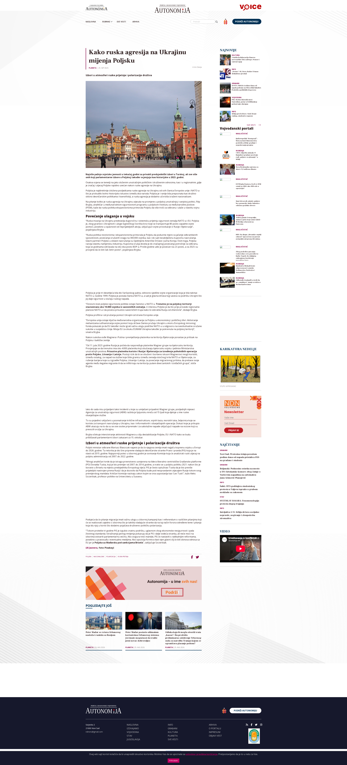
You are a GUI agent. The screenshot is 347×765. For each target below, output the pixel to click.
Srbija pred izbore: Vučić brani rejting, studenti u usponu (244, 115)
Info (234, 69)
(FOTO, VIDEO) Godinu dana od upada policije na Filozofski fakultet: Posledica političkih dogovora (246, 88)
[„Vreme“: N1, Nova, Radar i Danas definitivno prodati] (225, 74)
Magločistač (242, 134)
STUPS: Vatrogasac (228, 386)
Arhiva (135, 21)
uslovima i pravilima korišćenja (201, 754)
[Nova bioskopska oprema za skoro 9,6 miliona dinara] (227, 169)
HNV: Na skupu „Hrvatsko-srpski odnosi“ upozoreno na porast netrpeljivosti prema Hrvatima (248, 237)
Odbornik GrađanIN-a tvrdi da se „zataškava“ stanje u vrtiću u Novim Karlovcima (248, 282)
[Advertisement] (173, 36)
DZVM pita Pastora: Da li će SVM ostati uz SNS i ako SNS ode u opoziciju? (248, 186)
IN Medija (240, 151)
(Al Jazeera (91, 547)
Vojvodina (236, 97)
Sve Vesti (121, 21)
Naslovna (91, 21)
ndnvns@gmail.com (94, 731)
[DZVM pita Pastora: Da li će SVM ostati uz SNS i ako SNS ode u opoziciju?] (227, 185)
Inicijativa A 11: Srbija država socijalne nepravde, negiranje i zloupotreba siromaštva (239, 515)
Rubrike (106, 21)
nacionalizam (99, 556)
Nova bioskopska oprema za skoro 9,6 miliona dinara (247, 168)
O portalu (215, 728)
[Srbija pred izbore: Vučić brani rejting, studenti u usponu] (225, 116)
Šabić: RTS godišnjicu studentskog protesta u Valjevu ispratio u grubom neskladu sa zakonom (239, 489)
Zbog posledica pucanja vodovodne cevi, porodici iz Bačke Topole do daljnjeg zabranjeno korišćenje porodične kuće (247, 256)
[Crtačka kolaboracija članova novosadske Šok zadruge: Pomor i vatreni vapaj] (225, 60)
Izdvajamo (133, 728)
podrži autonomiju (246, 21)
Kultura (236, 55)
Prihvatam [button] (173, 760)
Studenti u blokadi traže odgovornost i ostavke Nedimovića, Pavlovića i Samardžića (245, 269)
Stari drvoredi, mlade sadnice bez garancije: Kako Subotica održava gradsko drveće (248, 203)
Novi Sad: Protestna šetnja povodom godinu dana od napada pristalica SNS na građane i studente (239, 457)
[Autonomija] (172, 9)
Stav (222, 497)
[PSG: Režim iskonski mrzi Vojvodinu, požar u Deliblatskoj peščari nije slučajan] (225, 102)
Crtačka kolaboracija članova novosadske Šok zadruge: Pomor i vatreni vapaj (245, 59)
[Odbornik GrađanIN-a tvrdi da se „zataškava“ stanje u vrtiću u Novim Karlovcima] (227, 282)
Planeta (92, 68)
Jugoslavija (133, 739)
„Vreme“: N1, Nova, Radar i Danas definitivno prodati (245, 73)
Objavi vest (215, 735)
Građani (235, 83)
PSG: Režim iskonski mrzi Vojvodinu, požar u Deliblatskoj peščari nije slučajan (244, 102)
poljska (88, 556)
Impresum (214, 732)
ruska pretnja (123, 556)
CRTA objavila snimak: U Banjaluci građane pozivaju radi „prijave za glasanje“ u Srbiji (247, 156)
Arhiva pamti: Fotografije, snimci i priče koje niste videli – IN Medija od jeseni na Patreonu (248, 221)
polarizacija (110, 556)
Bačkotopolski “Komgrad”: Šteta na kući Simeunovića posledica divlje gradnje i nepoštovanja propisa (246, 142)
